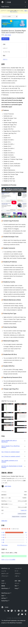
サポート (5, 59)
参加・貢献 (17, 580)
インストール (6, 52)
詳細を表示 (4, 520)
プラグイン (17, 573)
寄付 (16, 586)
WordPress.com (6, 593)
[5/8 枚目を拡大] (24, 405)
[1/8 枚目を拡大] (11, 405)
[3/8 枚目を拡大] (11, 420)
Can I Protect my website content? (10, 456)
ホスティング (4, 573)
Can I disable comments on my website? (9, 461)
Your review (4, 545)
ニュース (3, 571)
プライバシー (4, 576)
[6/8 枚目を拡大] (24, 414)
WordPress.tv (5, 588)
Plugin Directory (5, 6)
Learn (2, 580)
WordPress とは (5, 568)
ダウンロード (5, 38)
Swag (17, 588)
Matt (3, 595)
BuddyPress (5, 600)
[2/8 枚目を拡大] (11, 414)
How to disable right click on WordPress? (9, 441)
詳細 (4, 44)
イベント (17, 583)
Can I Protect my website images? (10, 452)
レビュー (5, 48)
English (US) (24, 510)
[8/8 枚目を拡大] (24, 429)
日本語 (6, 607)
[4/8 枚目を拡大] (11, 426)
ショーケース (18, 568)
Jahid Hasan (7, 35)
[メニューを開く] (25, 2)
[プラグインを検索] (16, 16)
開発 (4, 55)
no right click (23, 516)
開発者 (3, 586)
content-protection (22, 513)
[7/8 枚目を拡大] (24, 423)
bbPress (4, 598)
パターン (17, 576)
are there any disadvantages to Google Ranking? (11, 466)
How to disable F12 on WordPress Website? (10, 446)
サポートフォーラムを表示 (8, 559)
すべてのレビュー (22, 545)
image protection (15, 516)
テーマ (16, 571)
